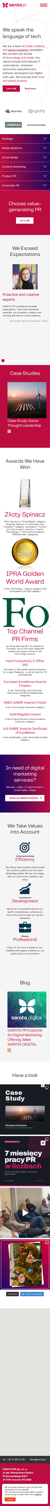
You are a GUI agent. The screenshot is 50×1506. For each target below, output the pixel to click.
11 (43, 360)
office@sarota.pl (24, 1363)
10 (39, 360)
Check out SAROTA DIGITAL (24, 798)
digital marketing (18, 49)
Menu (43, 5)
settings (38, 1494)
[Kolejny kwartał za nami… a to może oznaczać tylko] (25, 1213)
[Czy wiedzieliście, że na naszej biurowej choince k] (25, 1264)
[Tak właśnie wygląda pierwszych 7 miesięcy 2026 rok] (25, 1161)
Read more (30, 88)
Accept (10, 1499)
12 (47, 360)
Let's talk (25, 220)
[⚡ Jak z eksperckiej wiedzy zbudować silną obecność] (25, 1109)
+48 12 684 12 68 (24, 1355)
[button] (25, 1380)
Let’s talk (11, 88)
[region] (25, 1382)
